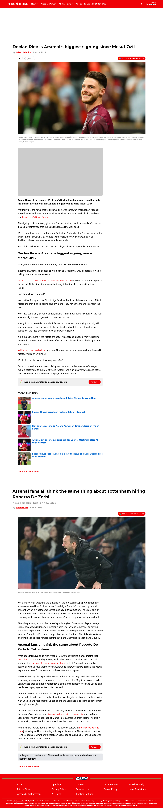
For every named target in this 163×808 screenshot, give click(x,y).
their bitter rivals (26, 659)
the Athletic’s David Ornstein (36, 217)
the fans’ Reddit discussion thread (49, 663)
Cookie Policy (110, 789)
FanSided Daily (136, 784)
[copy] (33, 58)
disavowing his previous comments (65, 714)
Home (20, 471)
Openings (56, 784)
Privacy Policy (59, 789)
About (79, 4)
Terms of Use (83, 789)
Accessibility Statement (29, 794)
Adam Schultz (23, 52)
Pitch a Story (23, 789)
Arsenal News (32, 471)
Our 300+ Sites (111, 784)
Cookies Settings (84, 794)
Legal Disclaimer (137, 789)
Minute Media (18, 801)
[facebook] (141, 4)
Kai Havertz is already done (31, 350)
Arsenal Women (48, 4)
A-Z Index (56, 794)
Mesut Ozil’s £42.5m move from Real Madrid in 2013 (44, 280)
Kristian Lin (22, 507)
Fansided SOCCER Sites (95, 4)
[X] (147, 4)
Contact (80, 784)
